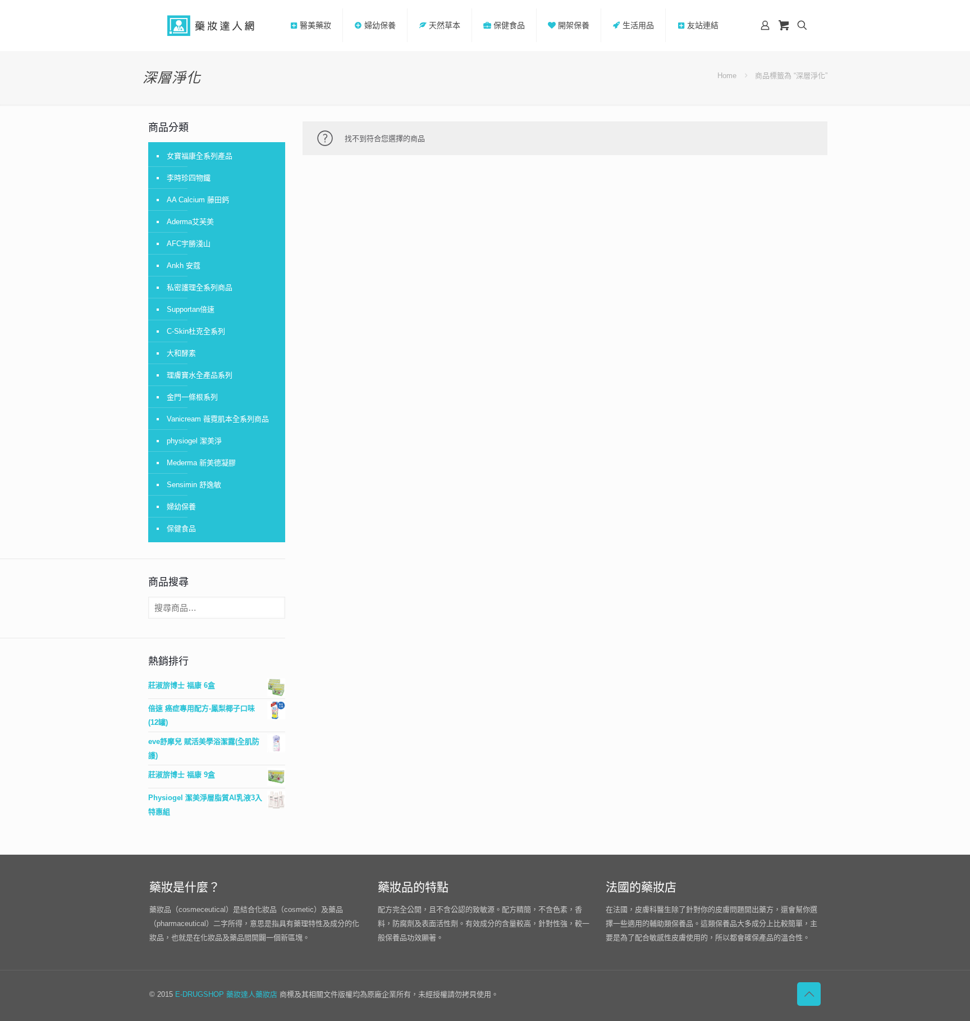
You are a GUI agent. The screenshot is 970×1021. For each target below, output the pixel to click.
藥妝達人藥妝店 (251, 994)
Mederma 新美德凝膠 (201, 463)
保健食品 (181, 528)
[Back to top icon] (809, 994)
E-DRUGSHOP (199, 994)
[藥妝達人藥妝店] (211, 25)
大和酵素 (181, 353)
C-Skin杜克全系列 (196, 331)
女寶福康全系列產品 (199, 156)
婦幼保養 (181, 506)
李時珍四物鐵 (189, 178)
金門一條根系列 (192, 397)
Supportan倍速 (190, 309)
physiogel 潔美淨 (194, 441)
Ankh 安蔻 (183, 265)
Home (726, 75)
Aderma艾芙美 (190, 221)
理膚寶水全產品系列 (199, 375)
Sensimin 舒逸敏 (194, 484)
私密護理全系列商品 (199, 287)
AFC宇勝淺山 (189, 243)
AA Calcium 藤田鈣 (198, 200)
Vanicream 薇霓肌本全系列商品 (218, 419)
